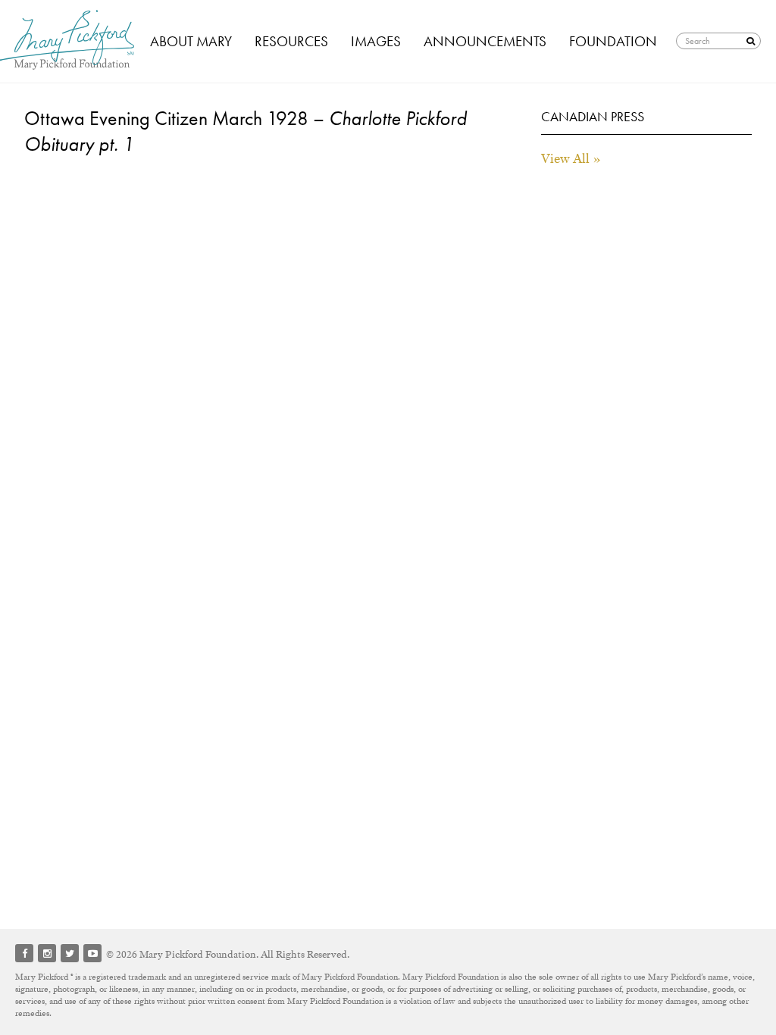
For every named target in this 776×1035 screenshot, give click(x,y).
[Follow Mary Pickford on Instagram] (47, 953)
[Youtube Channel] (92, 953)
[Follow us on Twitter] (70, 953)
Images (376, 41)
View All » (571, 158)
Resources (291, 41)
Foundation (613, 41)
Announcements (485, 41)
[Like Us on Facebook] (24, 953)
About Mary (191, 41)
